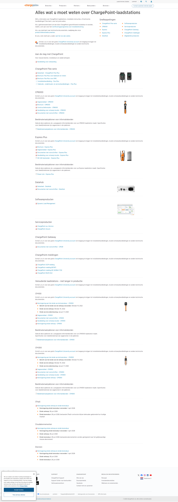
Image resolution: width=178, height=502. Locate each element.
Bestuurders (91, 6)
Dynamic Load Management (46, 203)
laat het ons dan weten (63, 36)
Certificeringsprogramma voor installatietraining (67, 27)
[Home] (31, 5)
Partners (77, 6)
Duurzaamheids (81, 480)
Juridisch (55, 494)
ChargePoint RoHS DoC (45, 273)
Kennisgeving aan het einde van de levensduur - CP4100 (55, 303)
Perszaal (104, 478)
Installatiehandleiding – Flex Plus (48, 81)
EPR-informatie (102, 494)
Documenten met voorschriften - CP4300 (50, 372)
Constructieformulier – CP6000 (47, 107)
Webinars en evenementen (110, 483)
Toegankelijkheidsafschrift (68, 494)
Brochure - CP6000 (43, 105)
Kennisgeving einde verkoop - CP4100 (49, 324)
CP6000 (104, 26)
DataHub (105, 36)
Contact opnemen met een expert (142, 6)
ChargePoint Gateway (131, 30)
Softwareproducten (130, 23)
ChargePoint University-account (68, 42)
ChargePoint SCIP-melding (46, 265)
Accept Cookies (19, 490)
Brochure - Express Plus (45, 147)
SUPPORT (134, 1)
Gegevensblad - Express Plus (46, 150)
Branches (48, 6)
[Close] (34, 474)
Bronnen (106, 6)
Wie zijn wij (80, 478)
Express (104, 30)
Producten (62, 6)
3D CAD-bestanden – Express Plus (48, 158)
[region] (18, 486)
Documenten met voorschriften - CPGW (50, 247)
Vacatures (79, 483)
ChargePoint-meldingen (132, 33)
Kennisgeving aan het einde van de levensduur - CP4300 (55, 357)
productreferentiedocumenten (45, 32)
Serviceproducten (130, 26)
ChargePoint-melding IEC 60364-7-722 (49, 270)
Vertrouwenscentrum (57, 483)
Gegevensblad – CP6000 (45, 102)
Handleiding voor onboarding (46, 62)
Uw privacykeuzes (45, 494)
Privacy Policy (24, 486)
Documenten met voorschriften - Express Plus (52, 152)
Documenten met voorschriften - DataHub (51, 189)
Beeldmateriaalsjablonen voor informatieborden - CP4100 (55, 340)
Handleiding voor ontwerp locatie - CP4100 (51, 321)
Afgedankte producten (131, 36)
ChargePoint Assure (43, 229)
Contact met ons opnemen (84, 486)
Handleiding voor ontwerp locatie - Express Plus (52, 155)
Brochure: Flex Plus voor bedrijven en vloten (51, 76)
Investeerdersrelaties (108, 480)
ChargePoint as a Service (45, 226)
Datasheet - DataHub (44, 186)
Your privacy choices (19, 495)
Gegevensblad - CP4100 (45, 315)
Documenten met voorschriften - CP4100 (50, 318)
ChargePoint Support (57, 478)
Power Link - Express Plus (45, 174)
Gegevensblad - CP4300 (45, 369)
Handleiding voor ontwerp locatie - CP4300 (51, 375)
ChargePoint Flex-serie (109, 23)
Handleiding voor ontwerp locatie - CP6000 (51, 110)
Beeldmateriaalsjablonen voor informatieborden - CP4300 (56, 394)
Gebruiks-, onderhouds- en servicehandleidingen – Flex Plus (57, 84)
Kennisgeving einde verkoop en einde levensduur (53, 406)
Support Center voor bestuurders (61, 480)
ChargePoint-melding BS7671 (46, 267)
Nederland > (148, 478)
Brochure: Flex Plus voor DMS (47, 78)
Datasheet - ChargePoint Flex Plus (48, 73)
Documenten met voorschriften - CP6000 (50, 113)
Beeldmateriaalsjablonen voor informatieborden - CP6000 (56, 129)
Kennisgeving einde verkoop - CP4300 (49, 378)
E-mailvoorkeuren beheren (44, 499)
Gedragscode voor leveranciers (86, 494)
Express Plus (106, 33)
